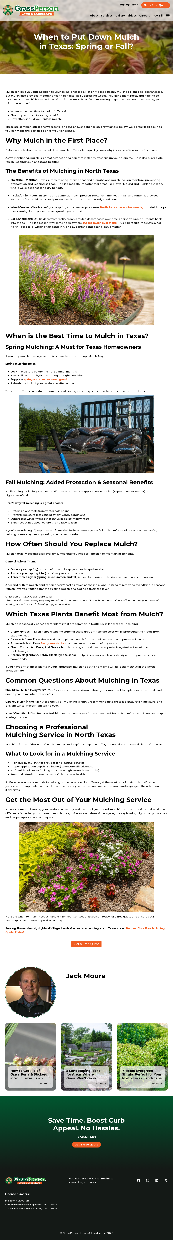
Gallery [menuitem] (120, 15)
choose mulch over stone (99, 222)
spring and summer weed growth (46, 379)
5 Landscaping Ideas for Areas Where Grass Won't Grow (83, 1074)
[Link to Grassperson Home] (31, 10)
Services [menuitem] (107, 15)
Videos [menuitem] (132, 15)
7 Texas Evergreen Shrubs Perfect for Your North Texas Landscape (142, 1074)
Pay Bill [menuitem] (158, 15)
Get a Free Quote (155, 5)
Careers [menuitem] (144, 15)
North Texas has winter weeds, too (124, 207)
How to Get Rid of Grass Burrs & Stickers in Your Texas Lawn (28, 1074)
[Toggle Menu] (167, 15)
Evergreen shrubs (53, 643)
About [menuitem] (94, 15)
